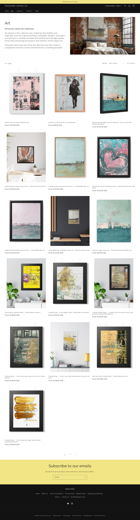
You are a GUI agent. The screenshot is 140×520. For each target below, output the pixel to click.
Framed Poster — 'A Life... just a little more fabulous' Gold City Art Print (68, 377)
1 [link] (64, 454)
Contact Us (65, 497)
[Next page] (75, 454)
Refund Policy (81, 493)
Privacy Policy (69, 493)
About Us (45, 493)
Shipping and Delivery (95, 493)
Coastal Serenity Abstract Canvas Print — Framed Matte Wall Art (68, 186)
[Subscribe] (85, 477)
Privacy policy (66, 515)
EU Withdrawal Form (78, 497)
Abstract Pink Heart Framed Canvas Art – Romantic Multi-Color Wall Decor (113, 187)
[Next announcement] (134, 2)
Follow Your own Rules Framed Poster (17, 122)
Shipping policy (87, 515)
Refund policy (57, 515)
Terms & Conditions (56, 493)
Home (38, 493)
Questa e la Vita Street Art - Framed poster (61, 122)
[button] (13, 11)
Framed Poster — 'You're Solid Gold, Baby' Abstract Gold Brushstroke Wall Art (22, 441)
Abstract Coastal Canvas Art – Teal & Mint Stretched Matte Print (112, 250)
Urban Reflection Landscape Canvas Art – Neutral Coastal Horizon (69, 250)
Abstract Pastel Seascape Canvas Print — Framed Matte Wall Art (25, 250)
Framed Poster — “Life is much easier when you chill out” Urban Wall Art (25, 377)
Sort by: (104, 63)
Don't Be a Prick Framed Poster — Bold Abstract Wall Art (110, 376)
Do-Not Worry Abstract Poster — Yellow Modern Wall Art (22, 312)
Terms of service (76, 515)
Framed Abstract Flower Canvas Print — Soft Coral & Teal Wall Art (25, 186)
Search (57, 497)
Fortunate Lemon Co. (45, 515)
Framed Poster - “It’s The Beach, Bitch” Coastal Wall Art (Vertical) (68, 312)
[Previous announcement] (5, 2)
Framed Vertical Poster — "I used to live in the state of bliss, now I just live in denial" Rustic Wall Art (112, 313)
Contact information (99, 515)
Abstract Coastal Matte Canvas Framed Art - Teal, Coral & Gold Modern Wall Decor (111, 123)
